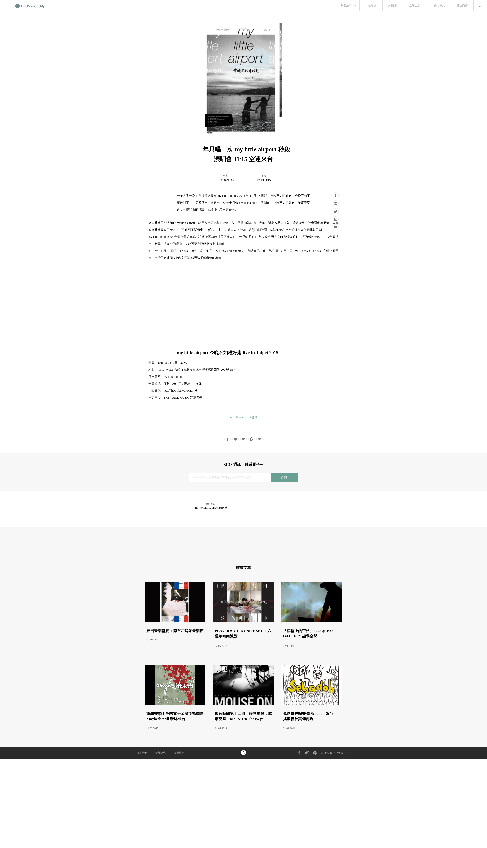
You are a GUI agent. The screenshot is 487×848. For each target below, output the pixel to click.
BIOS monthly (225, 180)
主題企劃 (414, 5)
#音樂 (254, 417)
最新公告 (160, 752)
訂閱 (284, 477)
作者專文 (439, 5)
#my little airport (239, 417)
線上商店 (462, 5)
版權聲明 (178, 752)
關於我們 (142, 752)
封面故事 (346, 5)
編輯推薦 (392, 5)
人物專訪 (371, 5)
